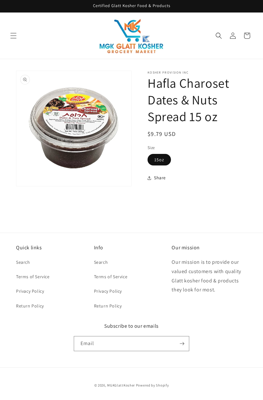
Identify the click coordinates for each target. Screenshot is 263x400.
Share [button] (160, 178)
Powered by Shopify (152, 385)
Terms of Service (33, 277)
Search (23, 262)
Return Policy (30, 306)
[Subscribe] (182, 343)
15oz (159, 160)
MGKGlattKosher (121, 385)
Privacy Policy (30, 291)
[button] (13, 36)
